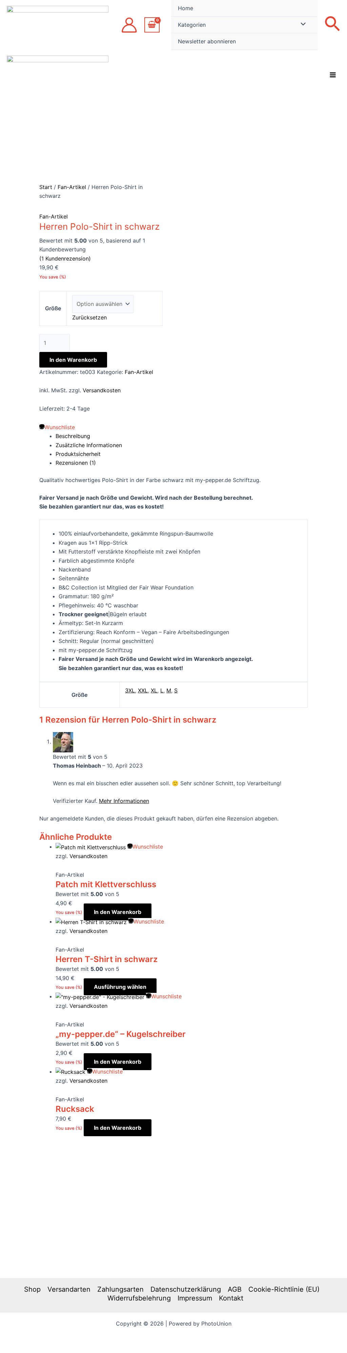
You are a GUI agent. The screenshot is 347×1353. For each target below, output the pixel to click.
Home (185, 8)
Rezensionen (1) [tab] (76, 462)
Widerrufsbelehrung (139, 1298)
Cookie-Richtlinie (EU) (284, 1289)
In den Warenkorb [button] (117, 912)
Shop (32, 1289)
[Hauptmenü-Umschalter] (332, 74)
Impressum (195, 1298)
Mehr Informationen (124, 800)
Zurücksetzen (89, 317)
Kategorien (192, 24)
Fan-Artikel (72, 187)
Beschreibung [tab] (73, 436)
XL (154, 690)
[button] (332, 25)
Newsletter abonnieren (207, 41)
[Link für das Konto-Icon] (129, 25)
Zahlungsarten (120, 1289)
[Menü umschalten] (301, 24)
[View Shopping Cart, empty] (152, 25)
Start (45, 187)
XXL (143, 690)
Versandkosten (102, 390)
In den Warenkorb (73, 359)
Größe (53, 308)
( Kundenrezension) (65, 258)
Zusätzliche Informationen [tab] (89, 445)
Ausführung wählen (120, 986)
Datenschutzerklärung (185, 1289)
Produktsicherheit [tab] (78, 454)
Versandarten (68, 1289)
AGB (235, 1289)
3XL (130, 690)
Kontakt (231, 1298)
